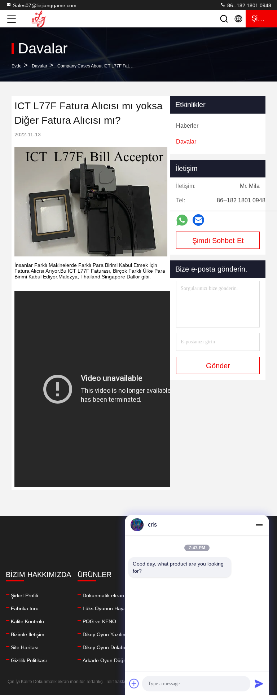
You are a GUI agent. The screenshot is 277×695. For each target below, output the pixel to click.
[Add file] (134, 683)
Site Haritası (25, 647)
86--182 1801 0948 (248, 5)
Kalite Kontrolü (27, 621)
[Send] (259, 683)
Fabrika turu (25, 608)
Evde (17, 66)
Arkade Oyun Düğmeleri (110, 660)
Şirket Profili (24, 595)
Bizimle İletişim (27, 634)
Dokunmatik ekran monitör (113, 595)
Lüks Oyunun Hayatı (106, 608)
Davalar (39, 66)
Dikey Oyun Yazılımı (105, 634)
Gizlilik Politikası (29, 660)
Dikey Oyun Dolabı (104, 647)
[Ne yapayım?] (182, 220)
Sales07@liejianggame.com (44, 5)
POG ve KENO (99, 621)
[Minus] (259, 524)
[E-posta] (198, 220)
